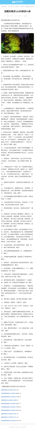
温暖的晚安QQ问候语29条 (8, 390)
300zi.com (20, 427)
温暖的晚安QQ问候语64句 (8, 413)
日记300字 (11, 6)
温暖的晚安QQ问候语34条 (8, 400)
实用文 (17, 6)
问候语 (22, 6)
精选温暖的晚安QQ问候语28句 (9, 396)
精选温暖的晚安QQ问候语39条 (9, 403)
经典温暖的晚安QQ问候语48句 (9, 420)
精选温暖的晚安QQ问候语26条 (9, 410)
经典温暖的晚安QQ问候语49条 (9, 393)
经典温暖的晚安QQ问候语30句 (9, 407)
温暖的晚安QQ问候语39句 (8, 417)
